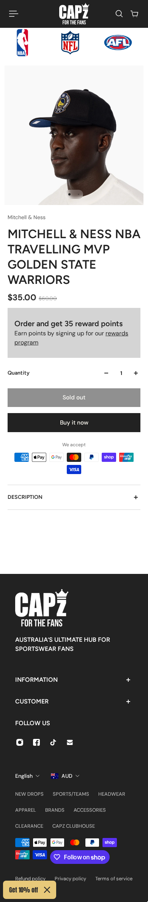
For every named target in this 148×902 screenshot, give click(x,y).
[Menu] (13, 13)
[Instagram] (19, 742)
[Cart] (134, 13)
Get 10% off (23, 889)
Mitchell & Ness (27, 217)
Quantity (19, 373)
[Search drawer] (119, 13)
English (24, 775)
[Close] (47, 890)
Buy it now (74, 422)
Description (25, 497)
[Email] (69, 742)
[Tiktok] (53, 742)
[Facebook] (36, 742)
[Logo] (74, 13)
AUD (66, 775)
